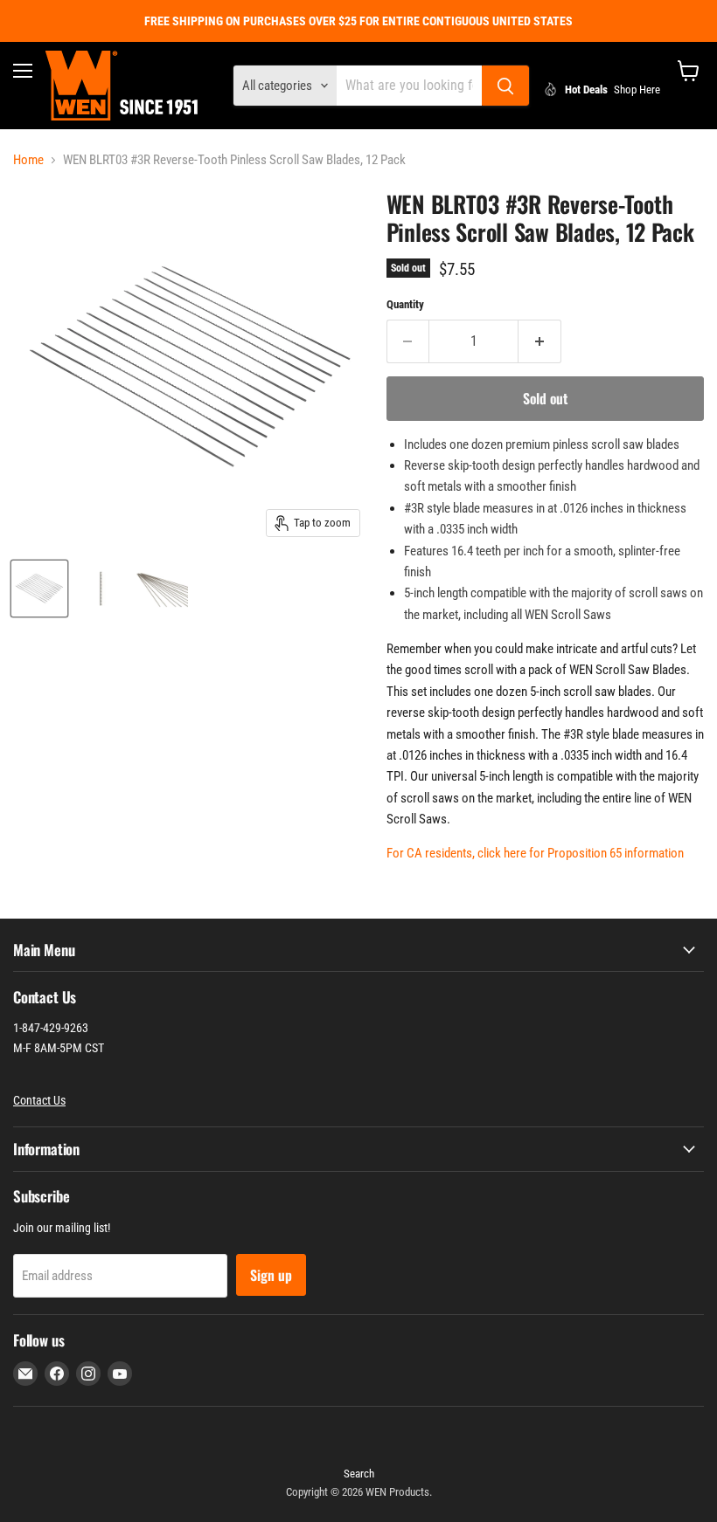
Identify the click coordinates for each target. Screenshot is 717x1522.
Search (359, 1473)
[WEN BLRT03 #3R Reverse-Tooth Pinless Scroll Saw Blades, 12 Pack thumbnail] (39, 588)
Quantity (405, 304)
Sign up (271, 1274)
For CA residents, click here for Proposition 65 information (535, 853)
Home (28, 160)
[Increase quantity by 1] (540, 341)
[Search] (505, 85)
